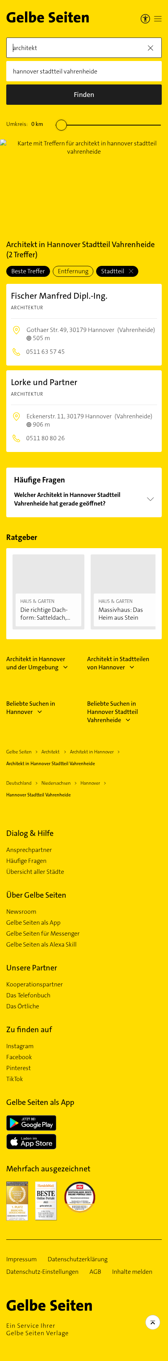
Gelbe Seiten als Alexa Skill (41, 945)
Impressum (21, 1259)
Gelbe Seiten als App (33, 923)
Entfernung (73, 271)
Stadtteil (113, 271)
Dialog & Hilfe (30, 833)
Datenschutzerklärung (77, 1259)
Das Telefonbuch (28, 995)
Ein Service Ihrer (37, 1329)
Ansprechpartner (29, 850)
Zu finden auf (29, 1029)
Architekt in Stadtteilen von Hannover (118, 663)
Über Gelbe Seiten (36, 895)
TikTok (14, 1079)
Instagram (20, 1046)
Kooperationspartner (34, 984)
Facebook (19, 1057)
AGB (95, 1272)
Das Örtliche (22, 1006)
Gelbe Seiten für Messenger (43, 934)
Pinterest (18, 1068)
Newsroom (21, 912)
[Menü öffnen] (158, 18)
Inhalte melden (132, 1272)
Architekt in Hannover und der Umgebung (35, 663)
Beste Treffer (28, 271)
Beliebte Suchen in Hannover (30, 707)
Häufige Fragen (26, 861)
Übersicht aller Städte (35, 872)
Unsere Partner (31, 968)
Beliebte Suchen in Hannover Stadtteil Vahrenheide (112, 711)
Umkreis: (24, 123)
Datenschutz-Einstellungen (42, 1272)
